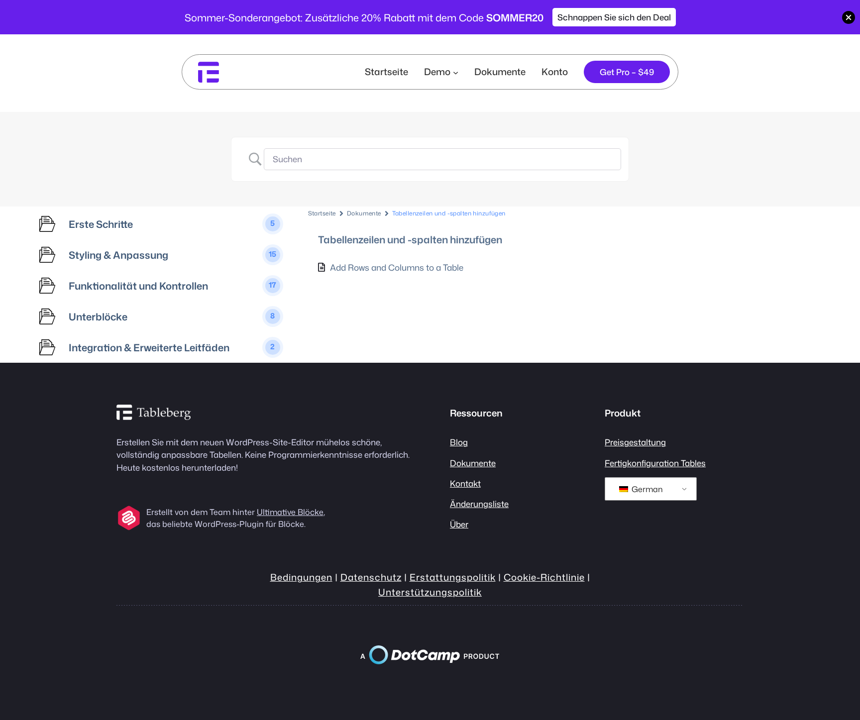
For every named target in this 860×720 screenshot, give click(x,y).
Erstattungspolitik (453, 577)
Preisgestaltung (635, 442)
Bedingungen (301, 577)
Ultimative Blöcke (290, 512)
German (646, 489)
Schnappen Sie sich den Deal (614, 17)
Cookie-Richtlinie (544, 577)
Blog (459, 442)
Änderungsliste (479, 504)
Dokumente (364, 213)
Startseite (386, 71)
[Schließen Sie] (848, 17)
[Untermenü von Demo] (455, 72)
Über (459, 524)
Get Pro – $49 (627, 72)
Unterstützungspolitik (430, 592)
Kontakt (465, 483)
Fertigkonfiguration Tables (655, 463)
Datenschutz (371, 577)
